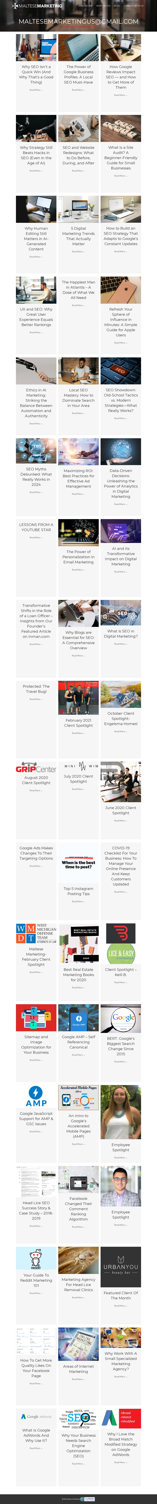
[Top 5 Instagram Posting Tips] (78, 862)
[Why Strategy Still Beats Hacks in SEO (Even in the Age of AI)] (36, 128)
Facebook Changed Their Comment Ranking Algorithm (78, 1209)
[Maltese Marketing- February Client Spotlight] (36, 933)
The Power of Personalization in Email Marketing (78, 556)
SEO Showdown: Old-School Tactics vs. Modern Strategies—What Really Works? (121, 400)
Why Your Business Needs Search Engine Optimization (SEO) (78, 1445)
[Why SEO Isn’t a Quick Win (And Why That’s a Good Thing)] (36, 47)
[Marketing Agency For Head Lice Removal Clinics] (78, 1260)
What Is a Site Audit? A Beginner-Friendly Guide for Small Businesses (120, 157)
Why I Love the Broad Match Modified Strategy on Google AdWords (121, 1444)
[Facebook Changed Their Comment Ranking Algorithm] (78, 1179)
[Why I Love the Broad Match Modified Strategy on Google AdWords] (121, 1418)
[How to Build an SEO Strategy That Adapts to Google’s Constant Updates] (121, 209)
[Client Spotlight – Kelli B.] (121, 943)
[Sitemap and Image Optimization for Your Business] (36, 1017)
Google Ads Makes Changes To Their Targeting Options (36, 853)
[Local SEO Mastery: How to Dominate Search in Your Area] (78, 370)
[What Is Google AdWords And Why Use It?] (36, 1416)
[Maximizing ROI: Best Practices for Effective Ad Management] (78, 451)
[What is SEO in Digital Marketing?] (121, 612)
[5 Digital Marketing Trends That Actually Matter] (78, 209)
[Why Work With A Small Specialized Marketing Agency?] (121, 1337)
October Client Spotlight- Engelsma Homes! (120, 718)
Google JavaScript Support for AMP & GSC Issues (36, 1118)
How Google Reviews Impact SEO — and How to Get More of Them (121, 77)
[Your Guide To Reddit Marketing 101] (36, 1258)
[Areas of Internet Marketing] (78, 1343)
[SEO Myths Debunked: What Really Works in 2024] (36, 450)
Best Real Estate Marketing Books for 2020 (78, 974)
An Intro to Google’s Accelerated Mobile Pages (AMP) (78, 1126)
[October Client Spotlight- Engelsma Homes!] (121, 694)
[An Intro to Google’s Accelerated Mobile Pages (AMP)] (78, 1097)
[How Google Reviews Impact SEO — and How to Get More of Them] (121, 47)
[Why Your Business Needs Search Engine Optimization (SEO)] (78, 1418)
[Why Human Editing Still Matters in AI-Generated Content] (36, 209)
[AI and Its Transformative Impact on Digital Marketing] (121, 530)
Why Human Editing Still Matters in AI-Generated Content (36, 238)
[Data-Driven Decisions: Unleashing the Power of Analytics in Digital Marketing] (121, 451)
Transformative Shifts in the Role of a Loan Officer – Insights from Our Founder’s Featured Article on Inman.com (36, 621)
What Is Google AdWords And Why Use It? (36, 1435)
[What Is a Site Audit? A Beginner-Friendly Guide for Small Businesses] (121, 128)
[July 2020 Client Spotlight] (78, 765)
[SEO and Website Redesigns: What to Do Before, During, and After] (78, 128)
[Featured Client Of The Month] (121, 1266)
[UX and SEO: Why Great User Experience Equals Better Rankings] (36, 290)
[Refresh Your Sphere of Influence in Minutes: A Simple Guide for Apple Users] (121, 290)
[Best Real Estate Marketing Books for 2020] (78, 943)
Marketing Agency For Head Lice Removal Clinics (78, 1284)
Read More (36, 89)
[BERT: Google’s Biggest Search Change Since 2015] (121, 1018)
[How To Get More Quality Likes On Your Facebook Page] (36, 1341)
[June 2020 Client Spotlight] (121, 781)
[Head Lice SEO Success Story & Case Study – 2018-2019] (36, 1181)
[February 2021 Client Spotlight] (78, 697)
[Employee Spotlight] (121, 1112)
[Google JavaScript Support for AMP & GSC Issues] (36, 1096)
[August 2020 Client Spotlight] (36, 766)
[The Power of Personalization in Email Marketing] (78, 532)
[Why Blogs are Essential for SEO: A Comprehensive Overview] (78, 613)
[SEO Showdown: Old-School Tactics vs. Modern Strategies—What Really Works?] (121, 370)
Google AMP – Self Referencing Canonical (78, 1042)
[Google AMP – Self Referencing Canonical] (78, 1017)
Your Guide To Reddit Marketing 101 (36, 1280)
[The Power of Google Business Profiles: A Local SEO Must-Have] (78, 47)
